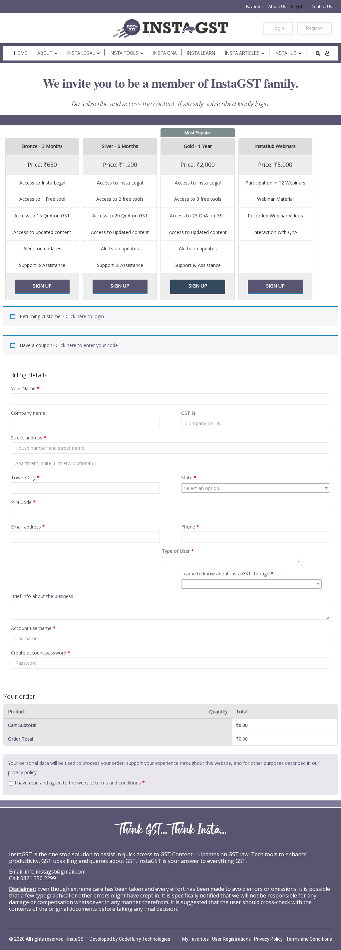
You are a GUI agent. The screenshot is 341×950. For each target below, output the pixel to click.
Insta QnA (165, 53)
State (188, 477)
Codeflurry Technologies (144, 939)
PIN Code (23, 502)
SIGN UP (42, 286)
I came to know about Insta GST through (227, 573)
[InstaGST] (170, 28)
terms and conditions (118, 782)
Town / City (25, 477)
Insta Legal (81, 53)
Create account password (40, 653)
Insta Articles (242, 53)
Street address (28, 437)
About (45, 53)
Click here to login (85, 316)
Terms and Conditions (309, 939)
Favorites (254, 6)
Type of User (178, 551)
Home (20, 53)
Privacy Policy (268, 939)
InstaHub (285, 53)
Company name (28, 413)
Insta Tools (124, 53)
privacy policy (22, 772)
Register (298, 6)
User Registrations (231, 939)
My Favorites (195, 939)
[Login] (327, 53)
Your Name (25, 388)
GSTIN (188, 413)
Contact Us (321, 6)
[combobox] (255, 488)
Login (278, 28)
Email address (28, 527)
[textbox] (255, 488)
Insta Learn (201, 53)
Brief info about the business (42, 596)
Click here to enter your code (87, 345)
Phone (190, 527)
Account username (33, 628)
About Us (277, 6)
